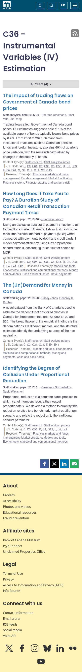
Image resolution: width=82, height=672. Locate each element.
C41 (58, 262)
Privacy (8, 579)
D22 (50, 429)
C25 (34, 262)
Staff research (34, 162)
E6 (8, 170)
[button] (44, 463)
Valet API (9, 636)
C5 (53, 166)
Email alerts (11, 618)
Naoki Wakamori (13, 391)
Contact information (18, 613)
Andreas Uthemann (54, 115)
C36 (46, 166)
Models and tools (64, 266)
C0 (29, 166)
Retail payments (61, 274)
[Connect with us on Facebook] (22, 651)
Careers (9, 495)
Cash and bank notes (35, 274)
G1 (23, 170)
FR (63, 5)
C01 (34, 166)
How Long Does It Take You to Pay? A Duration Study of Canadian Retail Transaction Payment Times (36, 203)
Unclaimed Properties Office (24, 551)
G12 (36, 170)
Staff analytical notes (57, 162)
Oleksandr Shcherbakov (56, 387)
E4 (8, 266)
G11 (29, 170)
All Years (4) (39, 84)
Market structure (31, 437)
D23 (74, 262)
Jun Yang (16, 119)
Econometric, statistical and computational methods (35, 270)
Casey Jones (49, 298)
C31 (34, 345)
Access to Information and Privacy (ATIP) (33, 585)
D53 (74, 166)
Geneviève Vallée (52, 219)
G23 (49, 170)
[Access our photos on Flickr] (73, 651)
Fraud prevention (16, 518)
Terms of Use (13, 573)
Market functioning (60, 178)
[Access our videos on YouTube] (41, 664)
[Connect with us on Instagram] (35, 651)
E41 (13, 266)
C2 (29, 262)
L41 (64, 429)
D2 (68, 262)
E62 (13, 170)
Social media (12, 630)
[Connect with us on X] (9, 651)
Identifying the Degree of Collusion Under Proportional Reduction (36, 374)
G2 (43, 170)
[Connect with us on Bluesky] (47, 651)
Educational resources (20, 512)
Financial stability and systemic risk (48, 182)
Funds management (34, 178)
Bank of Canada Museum (21, 540)
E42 (20, 266)
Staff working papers (57, 258)
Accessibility (12, 501)
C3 (41, 166)
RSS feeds (10, 624)
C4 (53, 262)
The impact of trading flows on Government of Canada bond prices (38, 101)
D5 (68, 166)
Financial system (13, 182)
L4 (59, 429)
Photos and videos (17, 506)
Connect (12, 546)
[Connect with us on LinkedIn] (60, 651)
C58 (58, 166)
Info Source (11, 591)
